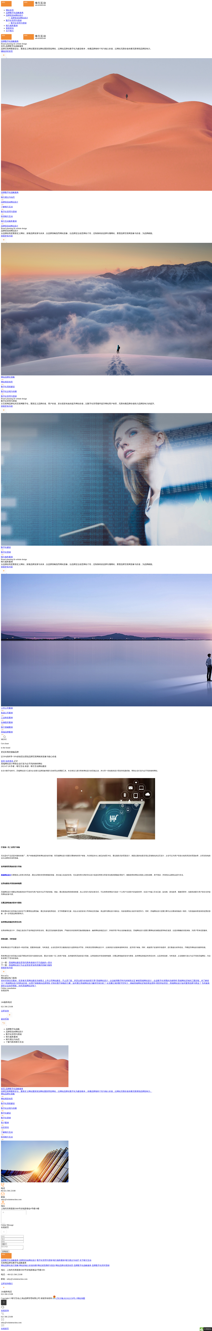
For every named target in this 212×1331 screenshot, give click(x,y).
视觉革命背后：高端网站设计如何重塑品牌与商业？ (178, 983)
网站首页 (10, 10)
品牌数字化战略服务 (15, 13)
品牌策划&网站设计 (14, 15)
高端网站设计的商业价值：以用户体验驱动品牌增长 (28, 983)
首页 (3, 761)
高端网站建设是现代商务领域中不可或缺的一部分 (30, 962)
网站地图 (81, 1298)
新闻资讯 (10, 28)
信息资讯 (9, 761)
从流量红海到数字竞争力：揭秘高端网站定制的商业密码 (131, 983)
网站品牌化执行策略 (10, 1265)
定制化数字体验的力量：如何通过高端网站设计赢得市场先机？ (78, 983)
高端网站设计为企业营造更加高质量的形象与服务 (30, 965)
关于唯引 (10, 31)
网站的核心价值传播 (28, 1265)
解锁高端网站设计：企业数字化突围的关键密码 (156, 981)
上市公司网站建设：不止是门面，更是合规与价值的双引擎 (70, 981)
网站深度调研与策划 (46, 1265)
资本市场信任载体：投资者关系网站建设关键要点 (22, 981)
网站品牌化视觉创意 (64, 1265)
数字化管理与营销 (14, 20)
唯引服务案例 (12, 26)
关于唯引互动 (85, 1260)
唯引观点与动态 (72, 1260)
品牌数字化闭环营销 (100, 1265)
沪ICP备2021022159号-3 (66, 1298)
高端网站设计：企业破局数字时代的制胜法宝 (115, 981)
